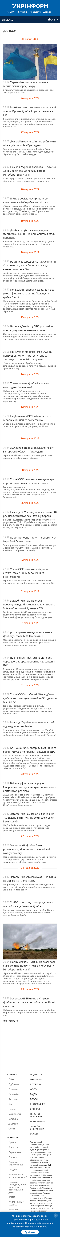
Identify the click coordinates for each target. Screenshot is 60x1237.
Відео (33, 1094)
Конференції (37, 1121)
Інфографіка (37, 1104)
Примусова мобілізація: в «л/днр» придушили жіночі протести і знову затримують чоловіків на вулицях (27, 355)
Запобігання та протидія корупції (17, 1175)
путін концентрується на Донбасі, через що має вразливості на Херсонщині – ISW (30, 661)
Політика (13, 1089)
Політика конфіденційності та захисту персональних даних (17, 1187)
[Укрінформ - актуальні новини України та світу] (30, 5)
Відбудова (13, 1084)
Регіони (12, 1109)
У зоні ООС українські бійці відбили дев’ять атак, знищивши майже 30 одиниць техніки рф (30, 698)
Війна (11, 1079)
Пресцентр (35, 12)
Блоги (34, 1099)
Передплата (14, 1152)
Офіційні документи (37, 1127)
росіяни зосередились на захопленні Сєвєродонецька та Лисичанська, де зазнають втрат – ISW (29, 265)
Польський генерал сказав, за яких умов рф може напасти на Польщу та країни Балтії (28, 293)
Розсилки (13, 1209)
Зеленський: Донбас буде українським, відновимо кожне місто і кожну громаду (26, 849)
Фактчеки (13, 1099)
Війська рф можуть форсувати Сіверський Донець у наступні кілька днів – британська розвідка (29, 787)
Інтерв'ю (35, 1084)
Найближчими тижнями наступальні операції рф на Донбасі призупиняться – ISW (29, 111)
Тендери (12, 1169)
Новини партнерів (36, 1115)
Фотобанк (22, 12)
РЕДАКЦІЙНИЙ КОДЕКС (16, 1203)
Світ (10, 1104)
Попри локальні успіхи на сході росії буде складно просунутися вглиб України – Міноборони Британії (29, 965)
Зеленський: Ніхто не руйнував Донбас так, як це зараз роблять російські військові (29, 1002)
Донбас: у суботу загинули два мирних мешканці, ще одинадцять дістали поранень (29, 233)
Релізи (34, 1134)
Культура (13, 1119)
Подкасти (36, 1074)
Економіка (13, 1094)
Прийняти (30, 1232)
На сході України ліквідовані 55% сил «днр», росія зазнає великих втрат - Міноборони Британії (29, 170)
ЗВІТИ (11, 1197)
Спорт (11, 1128)
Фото (33, 1089)
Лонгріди (35, 1109)
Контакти (13, 1147)
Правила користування (15, 1163)
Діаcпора (13, 1123)
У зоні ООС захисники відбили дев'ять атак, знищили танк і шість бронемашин (25, 573)
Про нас (12, 1142)
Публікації (36, 1079)
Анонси (47, 12)
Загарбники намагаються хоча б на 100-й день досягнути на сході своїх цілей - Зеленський (29, 817)
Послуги (11, 12)
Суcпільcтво (14, 1114)
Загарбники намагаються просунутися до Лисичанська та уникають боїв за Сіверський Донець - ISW (29, 604)
